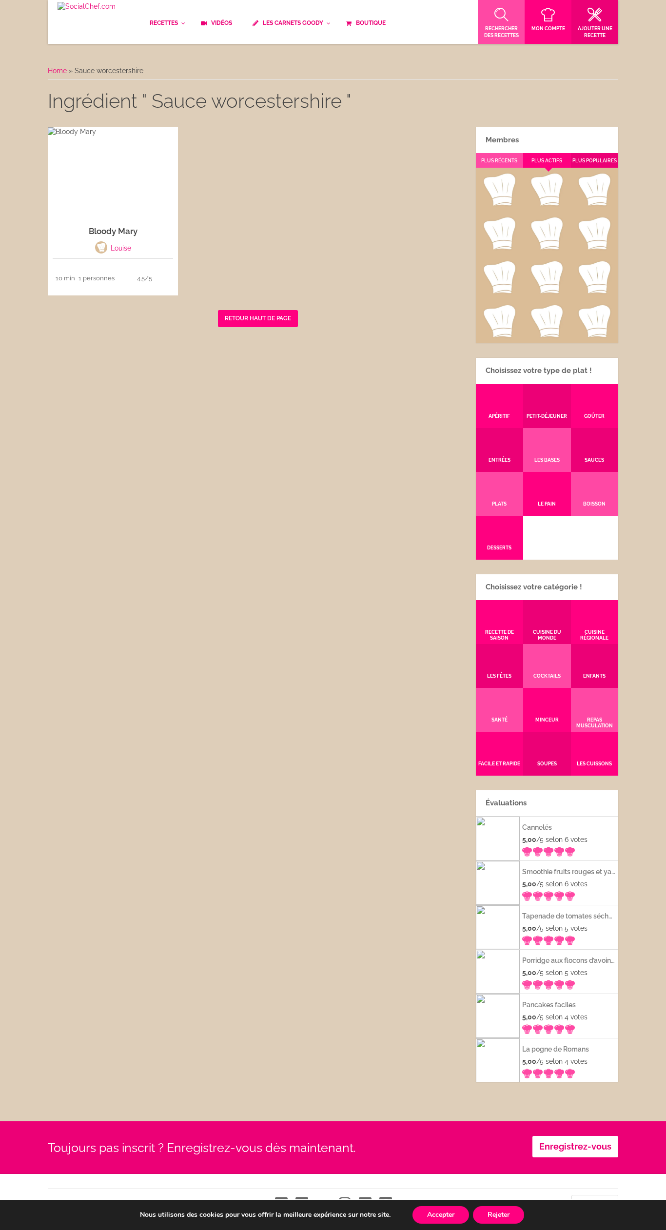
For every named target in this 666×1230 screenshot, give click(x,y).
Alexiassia (546, 291)
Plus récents (499, 160)
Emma (546, 203)
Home (57, 71)
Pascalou (594, 291)
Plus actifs (546, 160)
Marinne (547, 247)
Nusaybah (594, 247)
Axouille (594, 203)
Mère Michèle (499, 203)
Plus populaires (594, 160)
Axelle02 (499, 291)
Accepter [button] (440, 1214)
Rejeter (498, 1214)
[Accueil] (87, 7)
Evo (499, 247)
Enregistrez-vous (575, 1146)
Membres (502, 140)
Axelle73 (594, 335)
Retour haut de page (258, 318)
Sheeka (499, 335)
